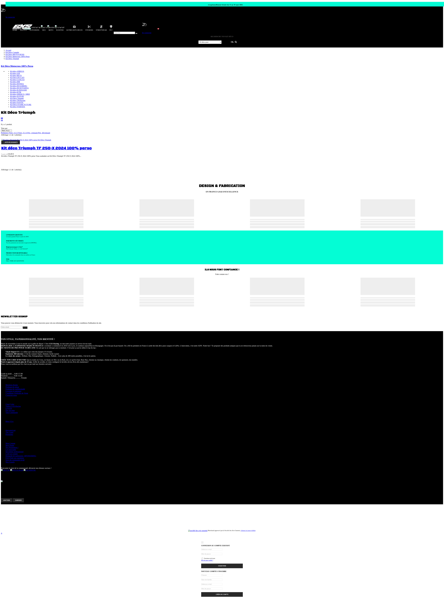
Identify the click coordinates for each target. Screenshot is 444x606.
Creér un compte (12, 454)
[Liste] (2, 120)
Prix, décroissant (44, 133)
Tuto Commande (12, 413)
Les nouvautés (11, 450)
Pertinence (5, 133)
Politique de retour (12, 387)
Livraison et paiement (13, 391)
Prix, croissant (32, 133)
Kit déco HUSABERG (18, 86)
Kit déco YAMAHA (17, 107)
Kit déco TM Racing (17, 100)
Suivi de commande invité (15, 460)
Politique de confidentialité (15, 389)
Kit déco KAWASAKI (18, 90)
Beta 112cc (10, 421)
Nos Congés (10, 462)
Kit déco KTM (15, 92)
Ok (232, 42)
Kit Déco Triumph (17, 98)
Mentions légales (12, 385)
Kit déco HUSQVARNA (19, 88)
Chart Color (10, 404)
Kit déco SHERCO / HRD (20, 94)
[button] (74, 28)
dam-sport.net (10, 430)
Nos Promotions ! (12, 448)
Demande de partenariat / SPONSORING (21, 456)
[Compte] (3, 13)
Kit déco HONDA (17, 84)
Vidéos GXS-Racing (13, 406)
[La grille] (2, 118)
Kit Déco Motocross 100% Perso (17, 66)
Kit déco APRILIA (17, 71)
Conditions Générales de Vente (17, 393)
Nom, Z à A (22, 133)
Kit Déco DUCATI (17, 78)
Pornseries (9, 434)
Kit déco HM (15, 82)
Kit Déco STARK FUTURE (20, 105)
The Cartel (9, 432)
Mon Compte (10, 443)
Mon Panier (10, 445)
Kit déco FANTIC (17, 103)
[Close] (202, 542)
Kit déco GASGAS (17, 80)
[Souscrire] (25, 328)
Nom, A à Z (6, 130)
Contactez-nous (11, 395)
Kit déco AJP (15, 73)
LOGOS (9, 408)
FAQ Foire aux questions (15, 458)
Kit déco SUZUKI (17, 96)
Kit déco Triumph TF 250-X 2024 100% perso (46, 148)
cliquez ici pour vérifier (248, 530)
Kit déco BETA (16, 75)
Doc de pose (10, 410)
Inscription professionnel (14, 452)
